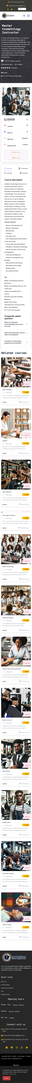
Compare (27, 392)
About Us (16, 1065)
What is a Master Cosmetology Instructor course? (13, 324)
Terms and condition (7, 988)
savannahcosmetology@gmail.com (17, 5)
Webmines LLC (17, 1058)
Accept (6, 1078)
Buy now (17, 158)
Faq (2, 991)
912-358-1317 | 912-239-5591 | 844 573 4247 (15, 1030)
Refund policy (5, 994)
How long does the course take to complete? (14, 334)
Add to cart (17, 152)
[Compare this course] (27, 119)
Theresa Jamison (15, 61)
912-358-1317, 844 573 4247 (17, 2)
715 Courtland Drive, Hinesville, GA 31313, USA (15, 1040)
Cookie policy (12, 1074)
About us (4, 981)
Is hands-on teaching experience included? (12, 342)
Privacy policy (5, 985)
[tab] (8, 168)
